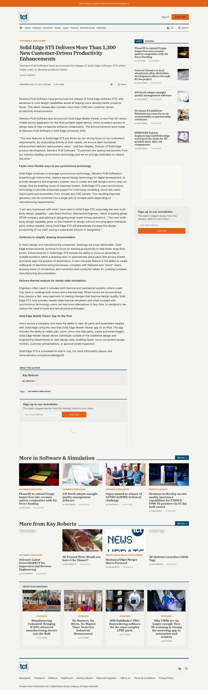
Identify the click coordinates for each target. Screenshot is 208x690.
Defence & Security (158, 489)
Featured (149, 41)
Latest (139, 41)
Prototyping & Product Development (124, 555)
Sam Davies (142, 83)
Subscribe (74, 414)
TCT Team (141, 61)
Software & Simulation (33, 40)
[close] (204, 3)
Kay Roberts (29, 75)
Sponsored (41, 616)
